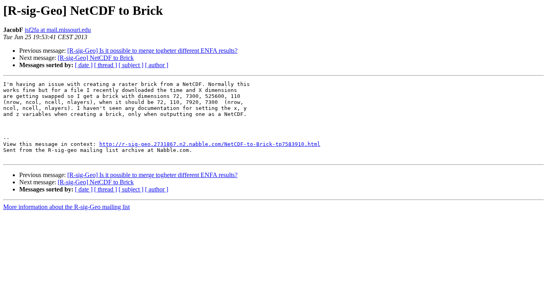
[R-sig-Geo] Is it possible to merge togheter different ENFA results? (152, 50)
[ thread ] (105, 65)
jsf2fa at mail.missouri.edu (58, 29)
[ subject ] (131, 65)
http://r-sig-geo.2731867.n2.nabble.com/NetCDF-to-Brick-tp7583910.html (209, 144)
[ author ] (156, 65)
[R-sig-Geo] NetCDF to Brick (96, 57)
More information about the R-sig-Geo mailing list (66, 206)
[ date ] (84, 65)
